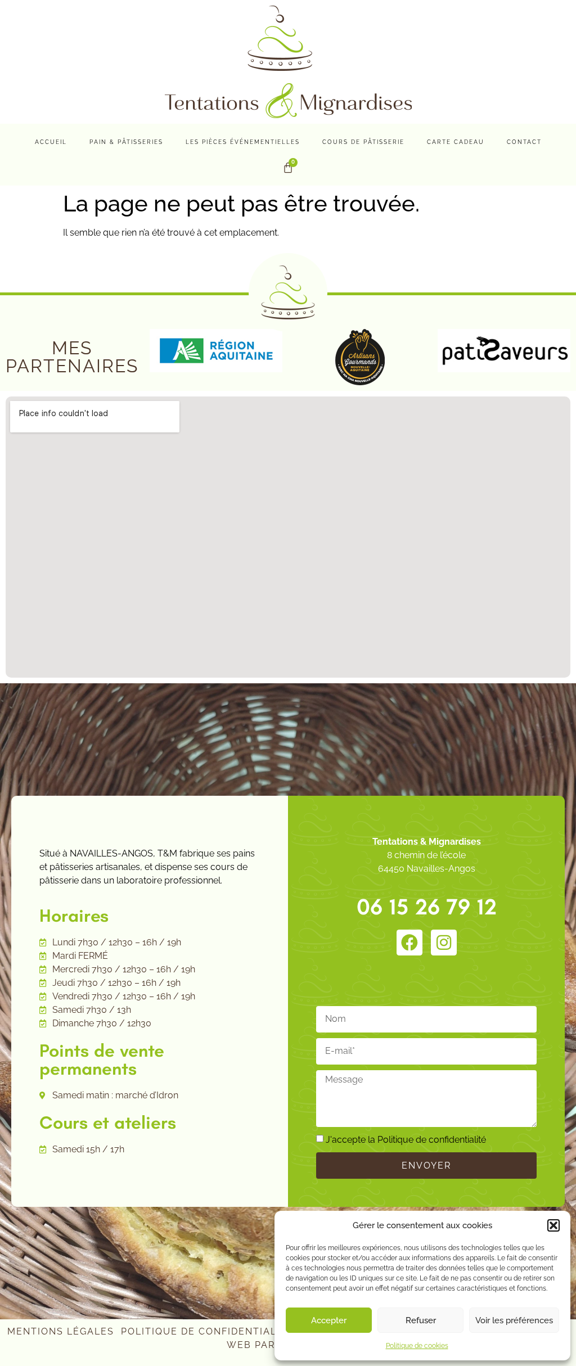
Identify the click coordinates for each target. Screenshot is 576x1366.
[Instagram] (444, 942)
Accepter (328, 1320)
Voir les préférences (514, 1320)
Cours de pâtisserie (363, 142)
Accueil (51, 142)
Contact (524, 142)
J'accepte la (406, 1139)
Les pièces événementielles (243, 142)
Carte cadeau (455, 142)
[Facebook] (409, 942)
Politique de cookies (417, 1346)
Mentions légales (60, 1331)
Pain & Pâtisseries (126, 142)
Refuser (421, 1320)
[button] (553, 1225)
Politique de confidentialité (431, 1139)
